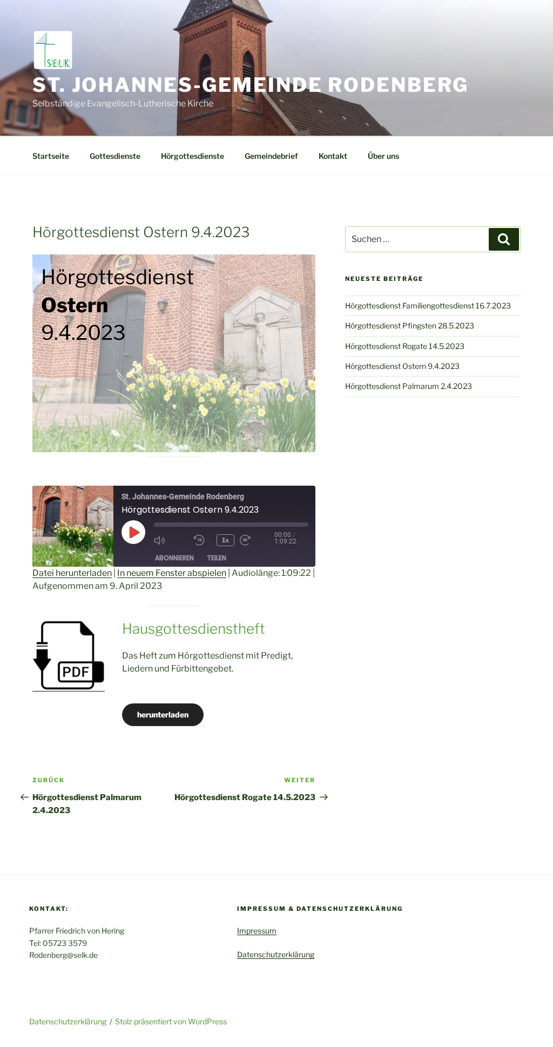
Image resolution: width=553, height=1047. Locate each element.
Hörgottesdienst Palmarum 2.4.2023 (408, 386)
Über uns (383, 155)
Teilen (216, 557)
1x (225, 540)
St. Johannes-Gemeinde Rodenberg (250, 85)
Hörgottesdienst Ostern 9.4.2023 (402, 366)
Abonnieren (174, 557)
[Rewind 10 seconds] (202, 540)
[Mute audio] (171, 540)
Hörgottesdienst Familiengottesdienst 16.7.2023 (428, 305)
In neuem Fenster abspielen (171, 573)
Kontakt (333, 155)
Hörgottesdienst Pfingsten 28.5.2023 (409, 325)
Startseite (50, 155)
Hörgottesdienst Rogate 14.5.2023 (404, 346)
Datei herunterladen (72, 573)
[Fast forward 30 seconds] (257, 540)
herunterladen (162, 714)
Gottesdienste (115, 155)
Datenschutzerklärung (275, 954)
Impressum (256, 930)
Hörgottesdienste (192, 155)
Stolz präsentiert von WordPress (171, 1021)
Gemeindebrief (271, 155)
